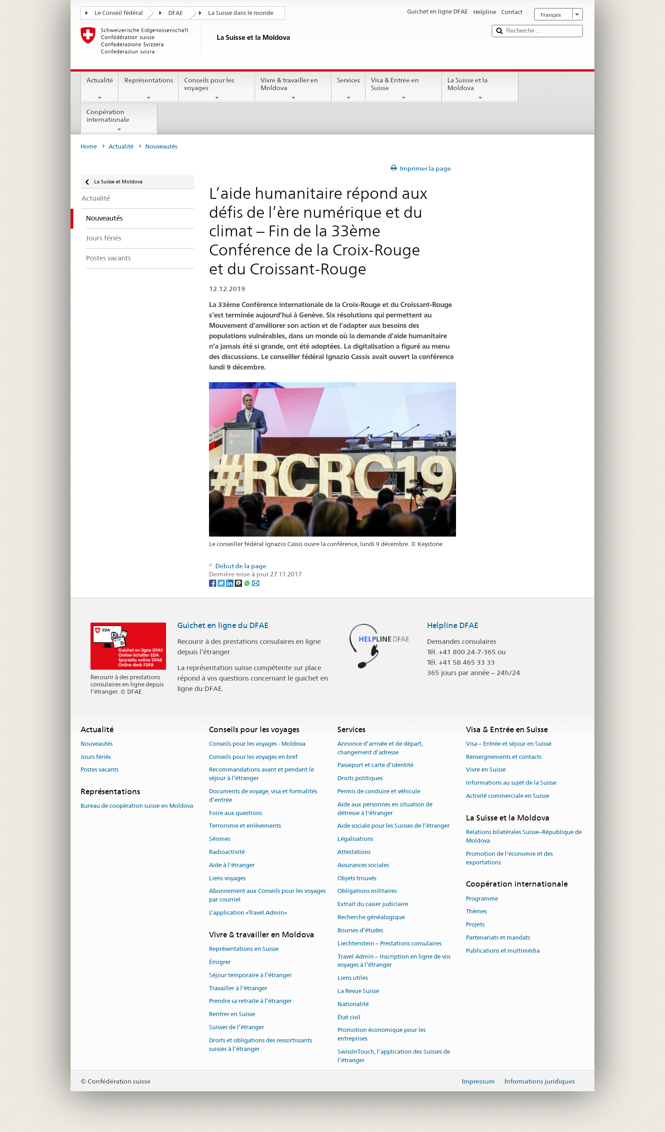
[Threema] (239, 582)
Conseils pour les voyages (209, 84)
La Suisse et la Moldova (467, 84)
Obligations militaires (367, 891)
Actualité (99, 80)
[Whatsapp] (247, 582)
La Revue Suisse (358, 991)
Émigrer (220, 962)
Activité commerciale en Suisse (507, 795)
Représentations (148, 80)
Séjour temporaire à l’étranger (250, 975)
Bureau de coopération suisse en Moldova (137, 806)
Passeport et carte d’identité (375, 765)
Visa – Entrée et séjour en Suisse (508, 743)
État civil (349, 1017)
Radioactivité (227, 852)
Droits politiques (360, 778)
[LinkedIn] (230, 582)
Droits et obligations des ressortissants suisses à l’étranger (260, 1044)
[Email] (255, 582)
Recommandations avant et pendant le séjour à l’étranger (261, 774)
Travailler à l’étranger (238, 988)
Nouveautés (97, 743)
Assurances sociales (363, 865)
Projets (475, 924)
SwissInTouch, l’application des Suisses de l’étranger (393, 1056)
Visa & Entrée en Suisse (395, 84)
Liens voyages (227, 878)
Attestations (353, 852)
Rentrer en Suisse (232, 1014)
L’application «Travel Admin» (248, 912)
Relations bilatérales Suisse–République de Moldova (524, 836)
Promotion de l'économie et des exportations (509, 858)
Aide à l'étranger (232, 865)
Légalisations (355, 838)
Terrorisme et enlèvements (245, 826)
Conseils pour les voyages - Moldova (257, 743)
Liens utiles (352, 977)
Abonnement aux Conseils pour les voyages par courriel (267, 895)
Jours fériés (96, 756)
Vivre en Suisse (486, 770)
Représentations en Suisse (244, 948)
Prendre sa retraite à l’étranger (250, 1001)
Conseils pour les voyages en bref (253, 756)
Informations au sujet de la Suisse (511, 782)
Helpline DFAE (453, 625)
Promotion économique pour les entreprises (381, 1034)
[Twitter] (222, 582)
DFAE (175, 13)
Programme (482, 898)
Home (89, 146)
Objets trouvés (356, 878)
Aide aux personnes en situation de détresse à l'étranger (384, 808)
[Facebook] (213, 582)
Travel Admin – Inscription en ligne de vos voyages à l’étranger (394, 961)
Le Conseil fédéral (119, 13)
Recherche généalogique (371, 917)
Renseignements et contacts (504, 756)
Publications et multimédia (503, 950)
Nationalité (353, 1004)
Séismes (219, 838)
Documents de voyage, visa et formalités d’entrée (263, 795)
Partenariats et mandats (498, 937)
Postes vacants (100, 770)
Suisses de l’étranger (236, 1027)
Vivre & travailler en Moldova (289, 84)
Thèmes (476, 911)
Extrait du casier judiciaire (372, 904)
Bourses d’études (360, 930)
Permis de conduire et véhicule (378, 791)
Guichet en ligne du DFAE (223, 625)
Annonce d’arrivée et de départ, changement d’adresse (380, 748)
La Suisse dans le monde (240, 13)
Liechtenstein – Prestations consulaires (389, 943)
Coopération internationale (107, 115)
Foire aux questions (235, 813)
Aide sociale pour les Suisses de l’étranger (393, 826)
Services (348, 80)
